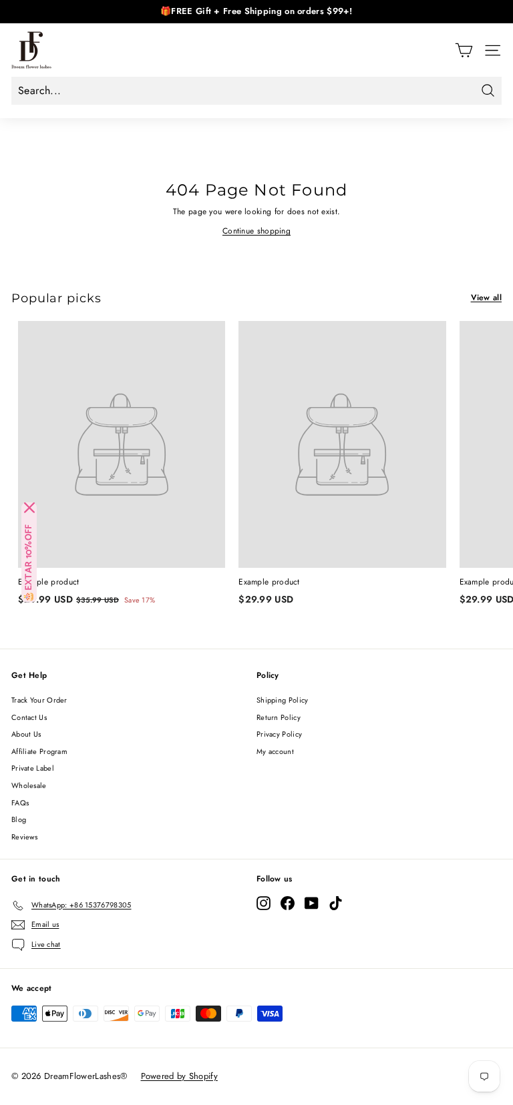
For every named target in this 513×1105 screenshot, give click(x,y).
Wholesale (29, 785)
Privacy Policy (279, 734)
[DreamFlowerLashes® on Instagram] (263, 903)
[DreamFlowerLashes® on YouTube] (312, 903)
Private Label (32, 768)
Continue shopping (256, 231)
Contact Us (29, 717)
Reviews (24, 836)
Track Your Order (39, 700)
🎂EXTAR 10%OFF (29, 563)
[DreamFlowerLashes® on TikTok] (336, 903)
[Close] (29, 507)
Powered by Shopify (179, 1076)
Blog (18, 819)
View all (486, 298)
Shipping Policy (282, 700)
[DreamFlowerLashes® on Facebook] (288, 903)
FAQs (20, 802)
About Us (26, 734)
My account (275, 751)
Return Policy (278, 717)
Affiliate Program (39, 751)
